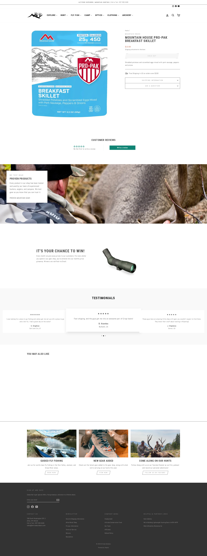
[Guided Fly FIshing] (51, 443)
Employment (109, 519)
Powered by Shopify (103, 547)
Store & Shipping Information (75, 519)
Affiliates (108, 530)
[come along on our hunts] (155, 443)
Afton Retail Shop (71, 522)
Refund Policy (109, 533)
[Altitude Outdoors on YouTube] (36, 506)
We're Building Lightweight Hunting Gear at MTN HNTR (161, 522)
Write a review (122, 148)
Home (127, 31)
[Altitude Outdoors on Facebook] (32, 506)
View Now (103, 473)
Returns (68, 533)
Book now (51, 473)
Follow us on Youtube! (155, 473)
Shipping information (152, 80)
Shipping (127, 49)
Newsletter (69, 537)
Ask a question (152, 86)
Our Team (108, 526)
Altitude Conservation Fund (113, 522)
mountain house (133, 34)
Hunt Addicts (148, 519)
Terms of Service (71, 530)
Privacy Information (72, 526)
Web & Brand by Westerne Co (153, 526)
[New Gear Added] (103, 443)
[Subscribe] (57, 500)
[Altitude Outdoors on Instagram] (28, 506)
